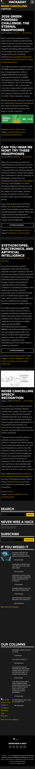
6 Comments (18, 678)
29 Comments (28, 401)
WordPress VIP (21, 763)
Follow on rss (11, 527)
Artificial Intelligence (16, 230)
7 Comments (18, 585)
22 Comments (26, 33)
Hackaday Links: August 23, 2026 (21, 651)
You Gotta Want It (19, 659)
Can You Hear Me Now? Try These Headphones (16, 150)
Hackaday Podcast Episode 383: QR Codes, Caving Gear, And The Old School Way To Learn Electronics (21, 670)
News (11, 492)
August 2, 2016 (6, 401)
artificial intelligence (17, 358)
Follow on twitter (5, 527)
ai (8, 358)
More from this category (10, 607)
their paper (12, 206)
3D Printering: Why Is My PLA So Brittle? (21, 701)
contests (12, 129)
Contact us (14, 527)
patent (12, 497)
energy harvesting (14, 132)
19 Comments (18, 560)
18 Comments (18, 663)
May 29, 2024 (5, 157)
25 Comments (19, 603)
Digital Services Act (20, 759)
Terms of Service (9, 759)
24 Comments (19, 572)
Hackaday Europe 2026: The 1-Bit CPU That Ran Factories (21, 566)
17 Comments (18, 696)
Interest (11, 356)
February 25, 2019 (7, 258)
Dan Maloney (20, 258)
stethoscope (6, 364)
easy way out (15, 482)
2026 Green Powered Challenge (17, 103)
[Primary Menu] (32, 2)
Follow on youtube (8, 527)
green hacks (20, 129)
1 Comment (18, 655)
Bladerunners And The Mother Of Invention (21, 589)
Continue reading (21, 225)
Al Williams (16, 157)
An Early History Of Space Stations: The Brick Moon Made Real (21, 554)
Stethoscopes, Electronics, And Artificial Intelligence (17, 250)
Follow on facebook (2, 527)
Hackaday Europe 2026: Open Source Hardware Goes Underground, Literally (21, 578)
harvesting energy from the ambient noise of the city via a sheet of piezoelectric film (17, 59)
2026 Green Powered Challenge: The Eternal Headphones (15, 23)
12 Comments (27, 157)
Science (27, 230)
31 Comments (18, 594)
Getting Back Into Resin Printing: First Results (21, 599)
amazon (10, 494)
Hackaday (17, 2)
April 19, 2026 (5, 33)
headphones (12, 233)
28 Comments (19, 705)
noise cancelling (23, 233)
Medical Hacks (20, 356)
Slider (29, 356)
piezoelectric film (16, 135)
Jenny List (16, 33)
